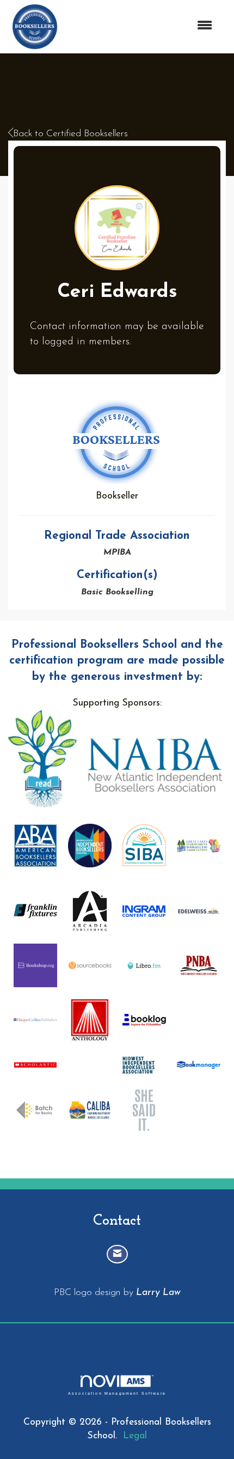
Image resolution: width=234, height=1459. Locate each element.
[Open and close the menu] (142, 26)
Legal (135, 1435)
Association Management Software (117, 1393)
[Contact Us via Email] (117, 1254)
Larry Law (158, 1292)
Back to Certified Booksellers (70, 133)
